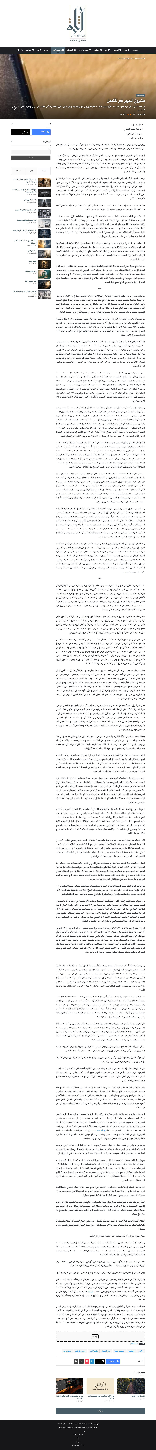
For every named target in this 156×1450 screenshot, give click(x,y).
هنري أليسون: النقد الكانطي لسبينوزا (26, 220)
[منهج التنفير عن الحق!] (44, 284)
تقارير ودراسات (84, 50)
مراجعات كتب (57, 50)
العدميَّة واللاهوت (31, 251)
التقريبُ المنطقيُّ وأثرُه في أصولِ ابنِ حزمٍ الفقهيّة (24, 231)
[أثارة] (78, 23)
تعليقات (18, 171)
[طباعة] (76, 1361)
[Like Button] (96, 1336)
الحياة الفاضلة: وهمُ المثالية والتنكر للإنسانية (25, 210)
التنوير (140, 1351)
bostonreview (134, 1343)
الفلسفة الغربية (118, 1351)
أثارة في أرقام (78, 1442)
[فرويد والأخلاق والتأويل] (44, 274)
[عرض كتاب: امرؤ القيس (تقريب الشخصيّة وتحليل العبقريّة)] (100, 1386)
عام (47, 50)
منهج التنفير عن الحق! (30, 281)
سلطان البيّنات (32, 261)
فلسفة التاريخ (93, 1351)
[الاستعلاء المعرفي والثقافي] (44, 203)
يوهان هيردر (66, 1351)
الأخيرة (44, 171)
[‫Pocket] (87, 1361)
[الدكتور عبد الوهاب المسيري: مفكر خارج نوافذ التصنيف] (44, 294)
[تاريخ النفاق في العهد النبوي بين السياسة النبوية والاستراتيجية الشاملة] (44, 193)
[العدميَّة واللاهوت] (44, 254)
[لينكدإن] (92, 1361)
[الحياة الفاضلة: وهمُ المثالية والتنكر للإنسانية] (44, 213)
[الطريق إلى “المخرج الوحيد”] (131, 1386)
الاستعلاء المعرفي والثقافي (30, 200)
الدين (126, 50)
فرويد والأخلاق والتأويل (30, 271)
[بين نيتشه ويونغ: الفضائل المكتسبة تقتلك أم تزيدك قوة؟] (44, 244)
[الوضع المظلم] (78, 1438)
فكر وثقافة (70, 50)
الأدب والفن (98, 50)
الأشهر (31, 171)
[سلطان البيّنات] (44, 264)
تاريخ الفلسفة (102, 1130)
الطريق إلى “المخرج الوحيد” (138, 1396)
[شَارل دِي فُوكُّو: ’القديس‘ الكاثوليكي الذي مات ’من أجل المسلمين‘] (44, 182)
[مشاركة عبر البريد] (81, 1361)
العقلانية (130, 1351)
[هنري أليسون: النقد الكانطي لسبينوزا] (44, 223)
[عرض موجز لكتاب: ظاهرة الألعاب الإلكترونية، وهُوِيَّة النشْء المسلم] (69, 1386)
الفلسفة (116, 50)
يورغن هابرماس (79, 1351)
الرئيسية (135, 50)
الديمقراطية (91, 1291)
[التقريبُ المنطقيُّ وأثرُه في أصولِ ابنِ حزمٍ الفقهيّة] (44, 233)
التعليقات (100, 1411)
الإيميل (49, 148)
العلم (106, 50)
